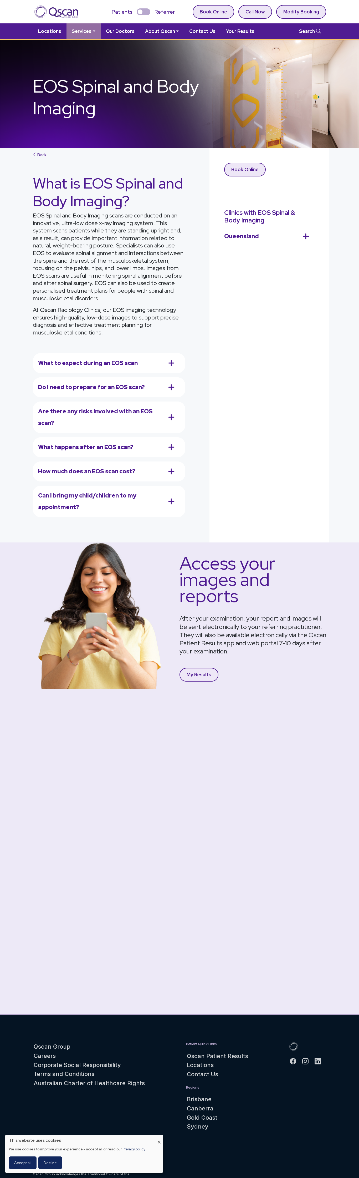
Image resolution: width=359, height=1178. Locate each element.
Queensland (241, 236)
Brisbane (199, 1099)
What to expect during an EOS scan (88, 363)
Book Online (213, 12)
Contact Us (202, 31)
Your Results (240, 31)
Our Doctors (120, 31)
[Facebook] (295, 1060)
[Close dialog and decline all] (159, 1138)
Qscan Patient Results (217, 1056)
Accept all (22, 1162)
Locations (49, 31)
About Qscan (160, 31)
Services (81, 31)
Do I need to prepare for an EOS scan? (91, 387)
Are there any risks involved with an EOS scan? (95, 417)
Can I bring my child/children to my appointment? (87, 501)
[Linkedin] (320, 1060)
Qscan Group (52, 1046)
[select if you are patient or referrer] (143, 11)
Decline (50, 1162)
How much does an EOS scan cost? (86, 471)
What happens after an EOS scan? (86, 447)
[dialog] (84, 1154)
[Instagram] (307, 1060)
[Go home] (293, 1046)
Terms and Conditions (64, 1073)
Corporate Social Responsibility (77, 1065)
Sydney (197, 1126)
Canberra (200, 1108)
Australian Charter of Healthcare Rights (89, 1083)
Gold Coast (202, 1117)
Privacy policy (134, 1149)
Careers (45, 1055)
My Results (199, 675)
